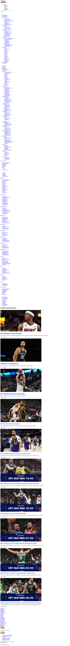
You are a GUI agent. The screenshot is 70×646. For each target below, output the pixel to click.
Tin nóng (3, 65)
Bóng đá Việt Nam (5, 96)
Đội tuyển (2, 256)
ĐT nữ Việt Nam (7, 100)
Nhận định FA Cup (8, 22)
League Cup (7, 23)
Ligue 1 (6, 127)
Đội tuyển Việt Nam (8, 30)
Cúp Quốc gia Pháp (8, 129)
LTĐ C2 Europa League (8, 44)
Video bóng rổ (7, 152)
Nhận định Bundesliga (6, 240)
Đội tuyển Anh (7, 18)
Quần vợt (6, 153)
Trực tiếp (3, 67)
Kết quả (3, 66)
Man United (4, 165)
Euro (5, 138)
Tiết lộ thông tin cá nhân (6, 638)
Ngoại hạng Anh (7, 19)
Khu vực (3, 144)
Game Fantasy (4, 16)
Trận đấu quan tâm (8, 45)
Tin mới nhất (4, 15)
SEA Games (7, 61)
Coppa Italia (6, 119)
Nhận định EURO (7, 139)
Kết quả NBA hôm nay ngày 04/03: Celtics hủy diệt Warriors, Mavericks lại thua (17, 573)
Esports (6, 155)
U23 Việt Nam (7, 35)
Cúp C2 (6, 54)
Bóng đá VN (2, 617)
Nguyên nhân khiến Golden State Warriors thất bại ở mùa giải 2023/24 (15, 453)
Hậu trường (4, 63)
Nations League (7, 59)
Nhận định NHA (7, 106)
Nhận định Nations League (9, 141)
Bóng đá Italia (4, 115)
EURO (6, 58)
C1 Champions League (8, 72)
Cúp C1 (6, 48)
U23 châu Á (7, 145)
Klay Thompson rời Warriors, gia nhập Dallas (12, 393)
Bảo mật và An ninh (5, 639)
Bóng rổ (6, 151)
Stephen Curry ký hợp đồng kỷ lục (9, 363)
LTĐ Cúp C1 (7, 87)
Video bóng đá (7, 157)
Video (3, 156)
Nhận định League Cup (8, 24)
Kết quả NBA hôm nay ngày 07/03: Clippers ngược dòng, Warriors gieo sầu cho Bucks (18, 543)
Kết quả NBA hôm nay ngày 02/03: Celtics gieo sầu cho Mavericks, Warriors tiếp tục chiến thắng (20, 602)
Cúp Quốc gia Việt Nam (6, 211)
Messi (3, 167)
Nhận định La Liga (5, 227)
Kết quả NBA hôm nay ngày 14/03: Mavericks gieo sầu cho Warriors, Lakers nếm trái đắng (19, 483)
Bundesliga (6, 76)
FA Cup (6, 21)
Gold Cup (6, 143)
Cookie (3, 637)
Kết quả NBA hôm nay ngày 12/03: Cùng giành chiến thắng (13, 513)
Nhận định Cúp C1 (8, 132)
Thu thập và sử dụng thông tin (7, 635)
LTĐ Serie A (7, 40)
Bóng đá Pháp (4, 125)
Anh (3, 17)
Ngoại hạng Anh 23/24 (6, 162)
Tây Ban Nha (4, 25)
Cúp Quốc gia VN (8, 33)
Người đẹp (4, 164)
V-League (6, 31)
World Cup (6, 57)
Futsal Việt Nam (7, 36)
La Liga (6, 27)
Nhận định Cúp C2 (8, 134)
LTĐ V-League (7, 43)
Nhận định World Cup (8, 137)
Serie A (6, 51)
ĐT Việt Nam (7, 97)
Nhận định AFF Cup (8, 147)
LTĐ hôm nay (2, 613)
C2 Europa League (8, 78)
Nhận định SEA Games (8, 149)
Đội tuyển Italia (7, 116)
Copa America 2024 (8, 142)
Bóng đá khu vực (3, 624)
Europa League (7, 133)
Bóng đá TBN (4, 111)
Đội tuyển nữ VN (7, 34)
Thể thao (3, 150)
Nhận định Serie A (8, 118)
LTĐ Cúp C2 (7, 93)
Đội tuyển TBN (7, 26)
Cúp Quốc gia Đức (5, 241)
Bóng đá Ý (2, 620)
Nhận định (4, 47)
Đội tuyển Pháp (7, 126)
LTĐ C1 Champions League (9, 38)
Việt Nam (4, 29)
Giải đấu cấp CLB (5, 130)
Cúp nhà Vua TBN (8, 28)
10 (2, 11)
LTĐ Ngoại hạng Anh (8, 39)
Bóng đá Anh (4, 103)
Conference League (8, 135)
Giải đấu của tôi (7, 46)
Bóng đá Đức (4, 121)
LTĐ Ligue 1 (7, 42)
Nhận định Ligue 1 (8, 128)
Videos (1, 612)
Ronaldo (3, 168)
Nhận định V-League (8, 32)
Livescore (4, 37)
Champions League (8, 131)
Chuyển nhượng (5, 62)
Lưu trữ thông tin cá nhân (6, 636)
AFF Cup (6, 60)
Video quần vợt (7, 154)
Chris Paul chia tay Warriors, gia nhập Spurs (10, 423)
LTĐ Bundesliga (7, 41)
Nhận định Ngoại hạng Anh (9, 20)
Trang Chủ (2, 608)
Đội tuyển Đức (7, 122)
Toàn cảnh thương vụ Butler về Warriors (11, 333)
